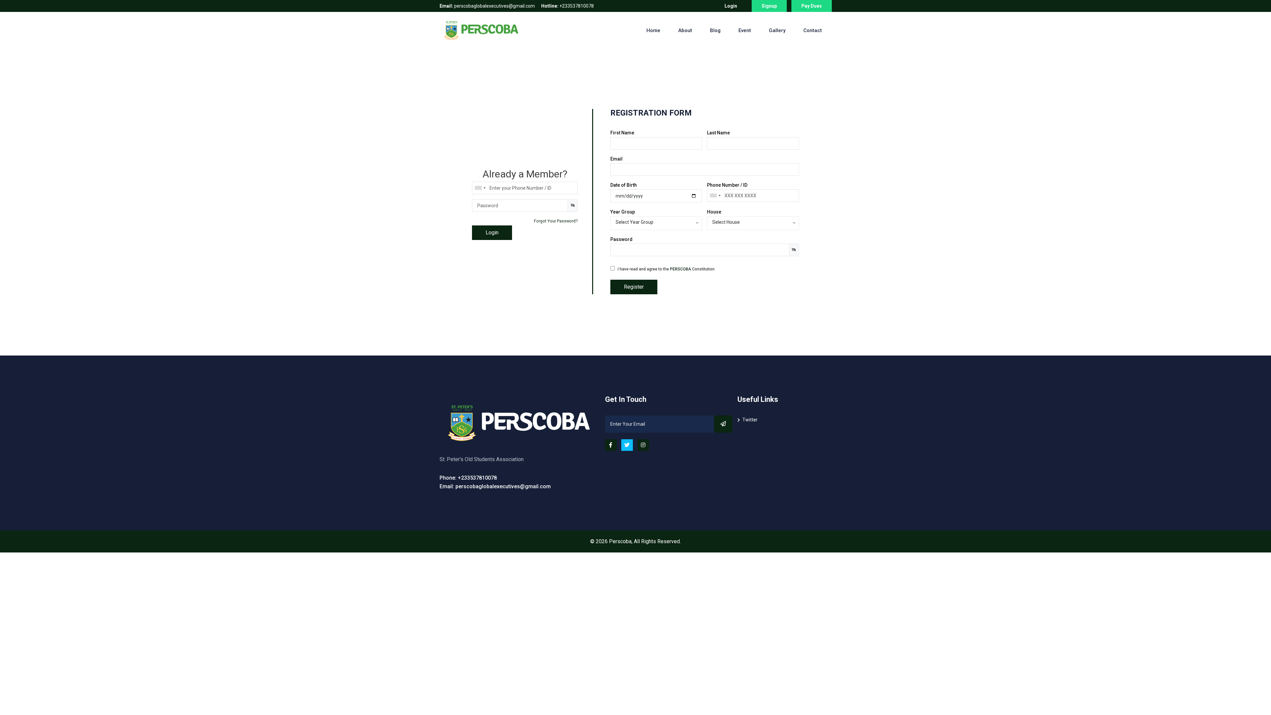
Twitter (750, 419)
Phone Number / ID (727, 185)
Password (621, 239)
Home (653, 30)
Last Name (718, 132)
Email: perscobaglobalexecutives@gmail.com (495, 486)
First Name (622, 132)
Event (744, 30)
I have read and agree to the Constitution (666, 269)
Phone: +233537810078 (468, 478)
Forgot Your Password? (556, 220)
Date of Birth (623, 185)
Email (616, 159)
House (714, 212)
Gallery (777, 30)
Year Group (622, 212)
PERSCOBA (680, 269)
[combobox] (480, 188)
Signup (769, 6)
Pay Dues (811, 6)
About (685, 30)
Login (731, 6)
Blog (715, 30)
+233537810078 (567, 6)
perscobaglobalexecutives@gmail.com (487, 6)
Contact (812, 30)
